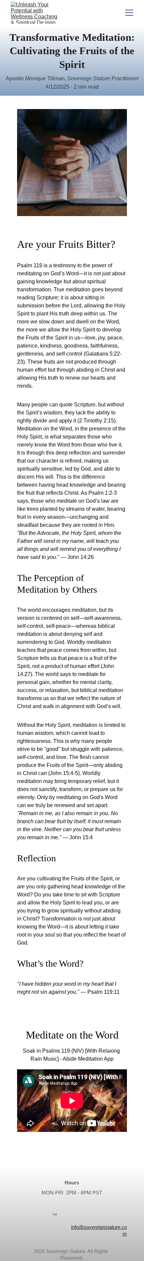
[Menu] (129, 13)
